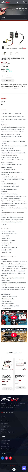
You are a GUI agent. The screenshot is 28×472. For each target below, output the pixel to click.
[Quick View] (3, 363)
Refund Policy (5, 443)
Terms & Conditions (6, 449)
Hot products (4, 423)
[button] (4, 62)
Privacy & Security (6, 440)
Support (3, 429)
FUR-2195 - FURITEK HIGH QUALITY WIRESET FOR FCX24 (20, 377)
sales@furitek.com (8, 412)
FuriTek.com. (13, 465)
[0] (24, 2)
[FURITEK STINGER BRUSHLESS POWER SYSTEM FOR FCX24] (5, 52)
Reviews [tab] (3, 101)
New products (5, 420)
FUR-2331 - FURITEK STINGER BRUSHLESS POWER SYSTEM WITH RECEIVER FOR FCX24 (6, 377)
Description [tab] (4, 99)
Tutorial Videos (5, 426)
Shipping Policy (5, 446)
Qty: (2, 75)
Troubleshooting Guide (7, 432)
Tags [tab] (2, 104)
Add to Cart (8, 80)
